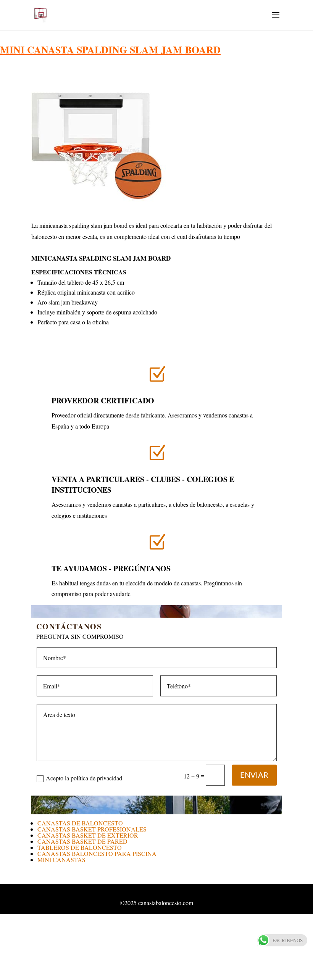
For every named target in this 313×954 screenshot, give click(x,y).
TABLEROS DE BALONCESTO (79, 847)
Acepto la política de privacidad (84, 778)
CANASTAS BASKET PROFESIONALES (92, 829)
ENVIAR (254, 775)
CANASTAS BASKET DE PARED (82, 841)
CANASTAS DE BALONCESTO (80, 823)
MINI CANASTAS (61, 860)
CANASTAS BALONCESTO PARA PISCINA (96, 853)
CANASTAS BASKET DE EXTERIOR (87, 835)
